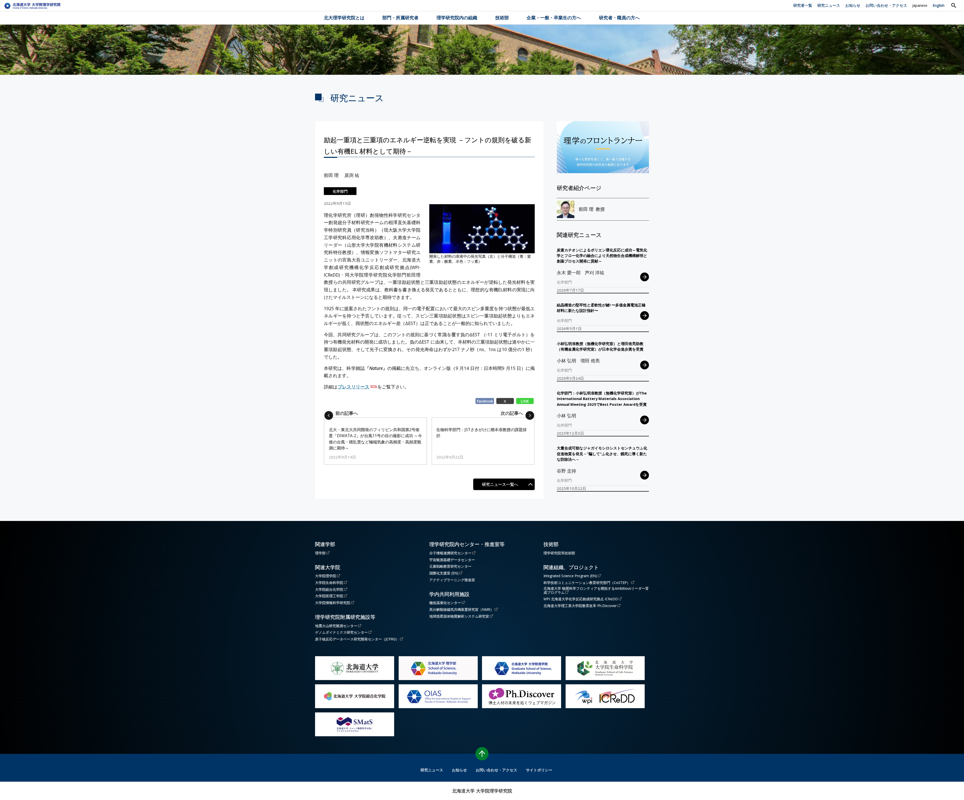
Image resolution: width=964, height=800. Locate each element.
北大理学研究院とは (344, 18)
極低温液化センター (445, 603)
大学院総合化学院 (329, 589)
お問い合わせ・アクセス (886, 5)
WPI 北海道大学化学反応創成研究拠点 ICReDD (581, 599)
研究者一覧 (802, 5)
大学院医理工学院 (329, 596)
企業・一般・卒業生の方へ (554, 18)
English (938, 5)
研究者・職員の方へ (619, 18)
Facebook (485, 401)
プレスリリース (353, 387)
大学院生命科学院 (329, 582)
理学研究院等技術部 (559, 553)
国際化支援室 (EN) (443, 573)
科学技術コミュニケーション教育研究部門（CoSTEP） (587, 582)
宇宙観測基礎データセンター (452, 560)
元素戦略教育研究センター (450, 566)
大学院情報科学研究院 (332, 603)
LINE (525, 401)
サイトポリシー (539, 769)
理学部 (320, 553)
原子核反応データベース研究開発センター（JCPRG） (357, 639)
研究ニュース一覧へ (500, 484)
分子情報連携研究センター (450, 553)
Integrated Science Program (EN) (570, 576)
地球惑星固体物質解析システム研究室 (459, 616)
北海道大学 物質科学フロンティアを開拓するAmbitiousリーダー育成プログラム (596, 590)
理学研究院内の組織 (457, 18)
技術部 (502, 18)
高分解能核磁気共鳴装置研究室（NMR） (461, 609)
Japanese (919, 5)
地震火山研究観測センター (336, 626)
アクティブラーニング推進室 (452, 580)
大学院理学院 (325, 576)
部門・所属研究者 (400, 18)
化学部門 (340, 191)
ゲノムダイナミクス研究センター (341, 632)
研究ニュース (828, 5)
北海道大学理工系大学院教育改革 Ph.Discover (580, 606)
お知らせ (852, 5)
